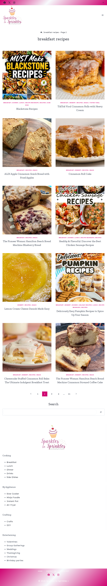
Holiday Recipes (85, 305)
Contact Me (51, 571)
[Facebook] (5, 3)
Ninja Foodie (13, 497)
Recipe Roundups (32, 102)
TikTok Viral (95, 102)
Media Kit (64, 571)
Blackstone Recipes (27, 108)
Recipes (43, 102)
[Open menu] (102, 15)
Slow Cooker (13, 493)
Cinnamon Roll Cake (80, 173)
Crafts (10, 521)
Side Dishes (12, 477)
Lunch (21, 102)
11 (69, 394)
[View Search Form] (103, 2)
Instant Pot (12, 501)
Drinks (10, 473)
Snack (86, 102)
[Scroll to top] (102, 578)
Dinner (15, 102)
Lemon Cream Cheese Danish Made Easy (27, 308)
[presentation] (27, 75)
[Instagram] (14, 3)
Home (40, 571)
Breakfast (7, 102)
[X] (9, 3)
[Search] (101, 412)
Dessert (72, 102)
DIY (9, 525)
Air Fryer (11, 505)
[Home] (41, 32)
